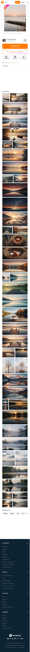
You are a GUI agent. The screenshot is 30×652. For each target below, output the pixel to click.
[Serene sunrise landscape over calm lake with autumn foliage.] (9, 263)
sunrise (5, 623)
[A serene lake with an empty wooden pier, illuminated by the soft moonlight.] (5, 472)
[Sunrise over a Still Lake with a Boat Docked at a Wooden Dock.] (14, 274)
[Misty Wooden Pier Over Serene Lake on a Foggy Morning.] (14, 131)
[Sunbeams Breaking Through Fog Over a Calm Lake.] (7, 590)
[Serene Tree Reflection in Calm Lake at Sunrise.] (8, 417)
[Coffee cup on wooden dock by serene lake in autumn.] (14, 357)
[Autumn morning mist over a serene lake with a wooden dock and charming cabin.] (14, 118)
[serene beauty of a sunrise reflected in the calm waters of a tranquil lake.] (11, 483)
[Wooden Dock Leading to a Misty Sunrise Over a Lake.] (14, 384)
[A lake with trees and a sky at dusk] (8, 552)
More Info (6, 66)
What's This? (15, 62)
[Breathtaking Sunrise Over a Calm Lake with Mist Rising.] (14, 172)
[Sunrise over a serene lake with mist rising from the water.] (9, 161)
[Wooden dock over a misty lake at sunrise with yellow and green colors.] (14, 331)
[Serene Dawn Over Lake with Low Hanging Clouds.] (8, 536)
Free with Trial (15, 46)
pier (18, 623)
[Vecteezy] (2, 2)
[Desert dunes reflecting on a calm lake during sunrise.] (8, 395)
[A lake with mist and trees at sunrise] (5, 310)
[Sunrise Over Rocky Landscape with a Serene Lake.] (9, 204)
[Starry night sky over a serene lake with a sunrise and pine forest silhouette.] (14, 215)
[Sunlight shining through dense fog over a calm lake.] (7, 606)
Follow (25, 41)
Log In (23, 2)
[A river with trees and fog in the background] (14, 510)
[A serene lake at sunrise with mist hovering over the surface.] (11, 319)
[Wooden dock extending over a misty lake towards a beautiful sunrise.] (14, 371)
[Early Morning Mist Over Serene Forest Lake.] (14, 567)
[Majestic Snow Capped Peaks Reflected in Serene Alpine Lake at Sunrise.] (14, 447)
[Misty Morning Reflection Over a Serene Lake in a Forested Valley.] (9, 598)
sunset (12, 623)
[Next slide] (24, 623)
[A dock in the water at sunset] (5, 97)
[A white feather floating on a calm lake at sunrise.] (8, 404)
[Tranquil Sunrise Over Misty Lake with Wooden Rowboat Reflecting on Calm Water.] (14, 143)
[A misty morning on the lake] (14, 522)
